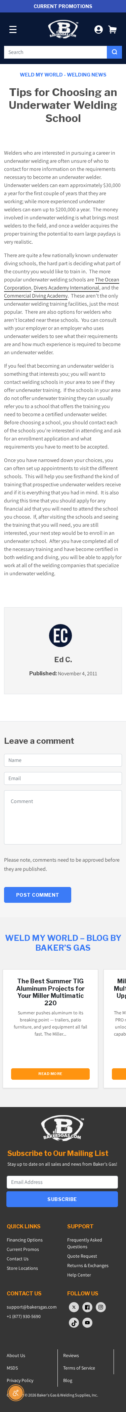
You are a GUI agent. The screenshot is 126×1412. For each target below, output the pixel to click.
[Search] (114, 52)
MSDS (12, 1368)
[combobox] (55, 52)
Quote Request (82, 1256)
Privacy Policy (20, 1380)
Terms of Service (79, 1368)
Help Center (79, 1275)
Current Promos (23, 1249)
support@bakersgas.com (32, 1307)
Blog (67, 1380)
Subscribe (62, 1199)
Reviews (71, 1355)
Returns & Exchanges (88, 1265)
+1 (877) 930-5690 (24, 1316)
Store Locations (22, 1268)
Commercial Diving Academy (36, 295)
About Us (16, 1355)
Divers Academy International (66, 287)
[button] (112, 29)
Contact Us (18, 1259)
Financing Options (25, 1240)
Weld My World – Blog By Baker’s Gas (63, 943)
